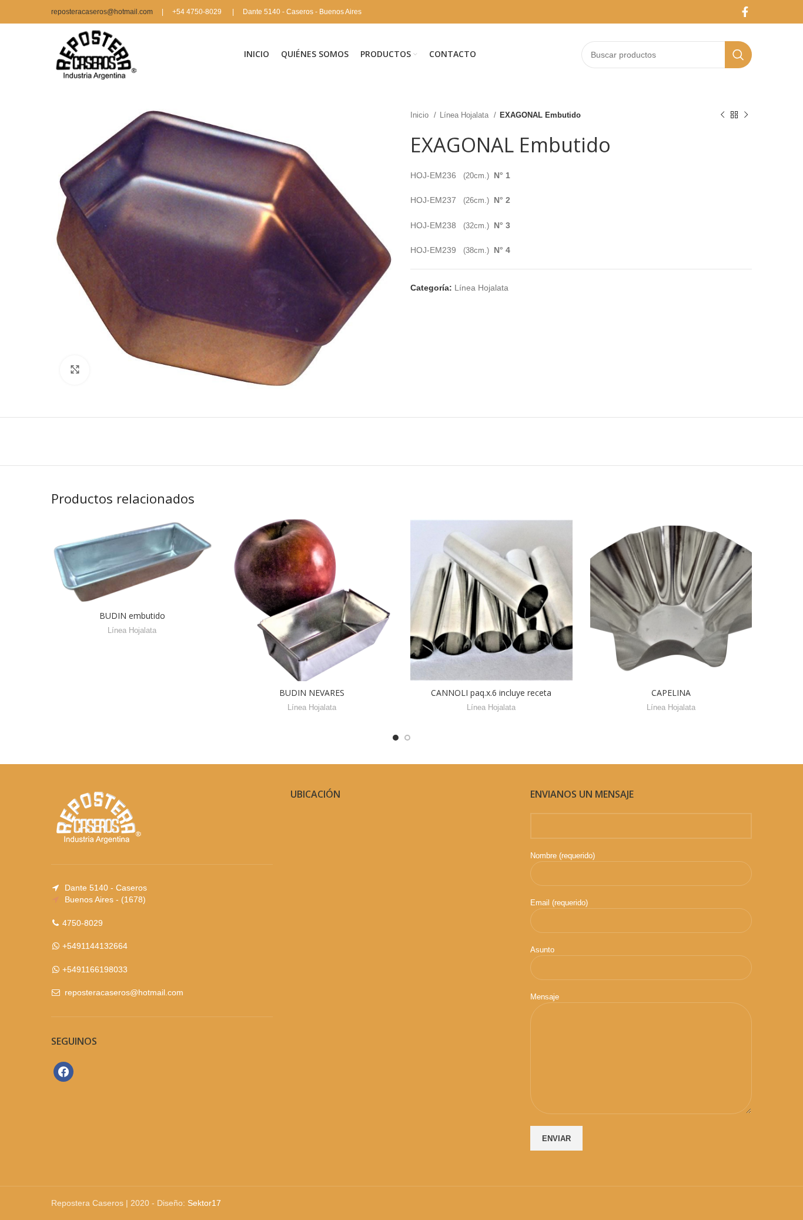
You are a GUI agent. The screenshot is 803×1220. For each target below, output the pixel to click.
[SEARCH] (738, 54)
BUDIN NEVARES (311, 692)
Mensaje (544, 996)
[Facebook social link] (745, 12)
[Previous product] (722, 115)
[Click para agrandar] (74, 370)
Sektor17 (204, 1203)
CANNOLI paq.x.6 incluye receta (491, 692)
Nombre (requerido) (562, 855)
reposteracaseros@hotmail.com (102, 12)
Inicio (420, 115)
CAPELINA (671, 692)
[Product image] (491, 600)
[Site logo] (95, 53)
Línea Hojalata (465, 115)
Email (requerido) (559, 902)
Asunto (542, 949)
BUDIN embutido (132, 615)
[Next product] (746, 115)
